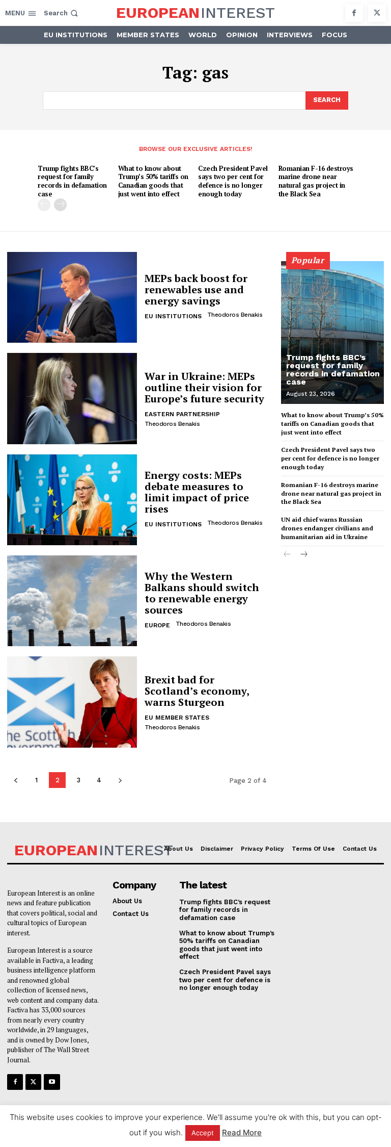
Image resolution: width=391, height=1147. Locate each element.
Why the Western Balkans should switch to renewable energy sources (202, 593)
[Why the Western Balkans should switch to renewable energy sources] (72, 600)
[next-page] (60, 204)
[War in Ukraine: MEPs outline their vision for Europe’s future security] (72, 398)
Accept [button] (202, 1133)
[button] (62, 13)
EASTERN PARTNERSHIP (182, 414)
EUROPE (157, 625)
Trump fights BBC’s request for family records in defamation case (72, 181)
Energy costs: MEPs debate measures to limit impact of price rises (197, 492)
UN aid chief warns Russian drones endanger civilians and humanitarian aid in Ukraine (327, 528)
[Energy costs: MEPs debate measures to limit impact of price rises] (72, 499)
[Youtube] (52, 1082)
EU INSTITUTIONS (173, 316)
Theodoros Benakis (235, 314)
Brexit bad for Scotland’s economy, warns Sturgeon (197, 691)
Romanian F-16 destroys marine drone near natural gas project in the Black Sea (315, 181)
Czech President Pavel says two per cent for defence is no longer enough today (233, 181)
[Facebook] (354, 13)
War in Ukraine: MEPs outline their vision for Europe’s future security (204, 387)
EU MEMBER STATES (177, 717)
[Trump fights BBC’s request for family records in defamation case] (332, 332)
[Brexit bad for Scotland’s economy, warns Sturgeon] (72, 701)
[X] (377, 13)
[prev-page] (44, 204)
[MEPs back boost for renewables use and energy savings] (72, 297)
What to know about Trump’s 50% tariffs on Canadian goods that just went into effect (153, 181)
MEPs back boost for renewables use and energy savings (196, 289)
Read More (242, 1132)
